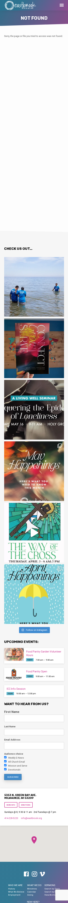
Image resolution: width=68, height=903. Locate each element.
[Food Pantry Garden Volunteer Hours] (14, 654)
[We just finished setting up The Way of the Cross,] (34, 532)
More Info (11, 805)
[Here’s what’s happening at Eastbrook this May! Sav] (34, 471)
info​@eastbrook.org (31, 818)
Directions (25, 805)
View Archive (50, 895)
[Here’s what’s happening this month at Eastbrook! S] (34, 594)
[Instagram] (34, 874)
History (11, 889)
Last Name (10, 726)
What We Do (34, 885)
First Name (11, 712)
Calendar (31, 892)
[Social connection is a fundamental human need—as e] (34, 410)
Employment (14, 895)
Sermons (49, 885)
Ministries (32, 889)
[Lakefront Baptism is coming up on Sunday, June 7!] (34, 287)
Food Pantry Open (36, 671)
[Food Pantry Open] (14, 674)
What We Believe (16, 892)
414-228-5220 (11, 818)
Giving (30, 895)
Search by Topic (52, 889)
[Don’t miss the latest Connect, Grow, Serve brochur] (34, 348)
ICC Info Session (16, 688)
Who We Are (15, 885)
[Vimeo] (42, 874)
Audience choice (13, 753)
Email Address (12, 739)
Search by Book (51, 892)
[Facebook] (26, 874)
